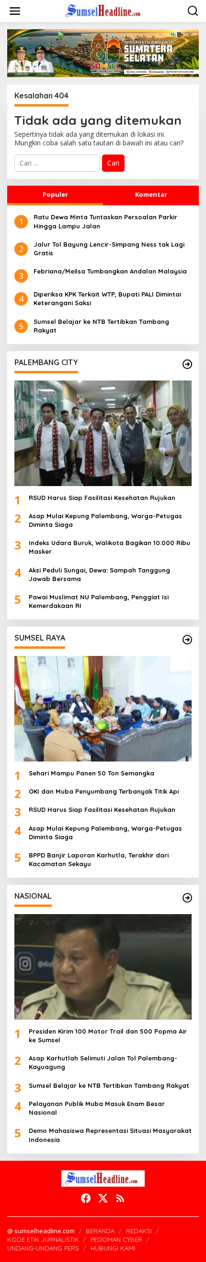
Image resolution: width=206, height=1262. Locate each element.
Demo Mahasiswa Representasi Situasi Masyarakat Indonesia (110, 1135)
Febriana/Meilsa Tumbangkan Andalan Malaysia (110, 271)
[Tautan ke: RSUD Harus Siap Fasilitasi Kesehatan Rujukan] (103, 433)
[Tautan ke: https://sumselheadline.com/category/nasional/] (187, 898)
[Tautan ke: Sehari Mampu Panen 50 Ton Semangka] (103, 709)
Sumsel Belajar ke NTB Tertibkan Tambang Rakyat (101, 326)
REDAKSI (139, 1231)
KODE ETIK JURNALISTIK (43, 1239)
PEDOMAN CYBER (116, 1239)
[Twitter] (103, 1198)
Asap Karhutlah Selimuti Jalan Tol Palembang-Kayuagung (103, 1062)
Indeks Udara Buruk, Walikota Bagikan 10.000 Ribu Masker (109, 547)
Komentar (151, 194)
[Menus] (15, 11)
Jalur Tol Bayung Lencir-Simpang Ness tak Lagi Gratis (109, 248)
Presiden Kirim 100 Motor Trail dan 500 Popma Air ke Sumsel (108, 1035)
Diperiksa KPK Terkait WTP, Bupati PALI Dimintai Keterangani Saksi (107, 298)
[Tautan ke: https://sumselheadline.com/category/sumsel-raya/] (187, 639)
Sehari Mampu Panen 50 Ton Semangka (91, 773)
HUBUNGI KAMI (113, 1248)
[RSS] (120, 1198)
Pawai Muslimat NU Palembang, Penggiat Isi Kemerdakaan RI (99, 601)
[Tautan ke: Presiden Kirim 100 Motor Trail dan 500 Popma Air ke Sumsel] (103, 967)
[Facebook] (86, 1198)
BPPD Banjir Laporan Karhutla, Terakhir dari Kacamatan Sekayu (99, 859)
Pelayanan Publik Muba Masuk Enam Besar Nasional (97, 1108)
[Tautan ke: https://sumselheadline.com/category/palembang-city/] (187, 364)
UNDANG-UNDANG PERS (43, 1248)
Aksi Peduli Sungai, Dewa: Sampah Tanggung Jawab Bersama (99, 574)
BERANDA (100, 1231)
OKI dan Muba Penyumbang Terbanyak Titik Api (104, 791)
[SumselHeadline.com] (105, 10)
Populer (55, 194)
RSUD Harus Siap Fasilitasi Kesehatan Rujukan (102, 497)
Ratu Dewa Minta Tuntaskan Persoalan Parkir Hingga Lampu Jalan (105, 221)
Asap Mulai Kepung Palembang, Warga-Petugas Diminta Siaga (105, 520)
